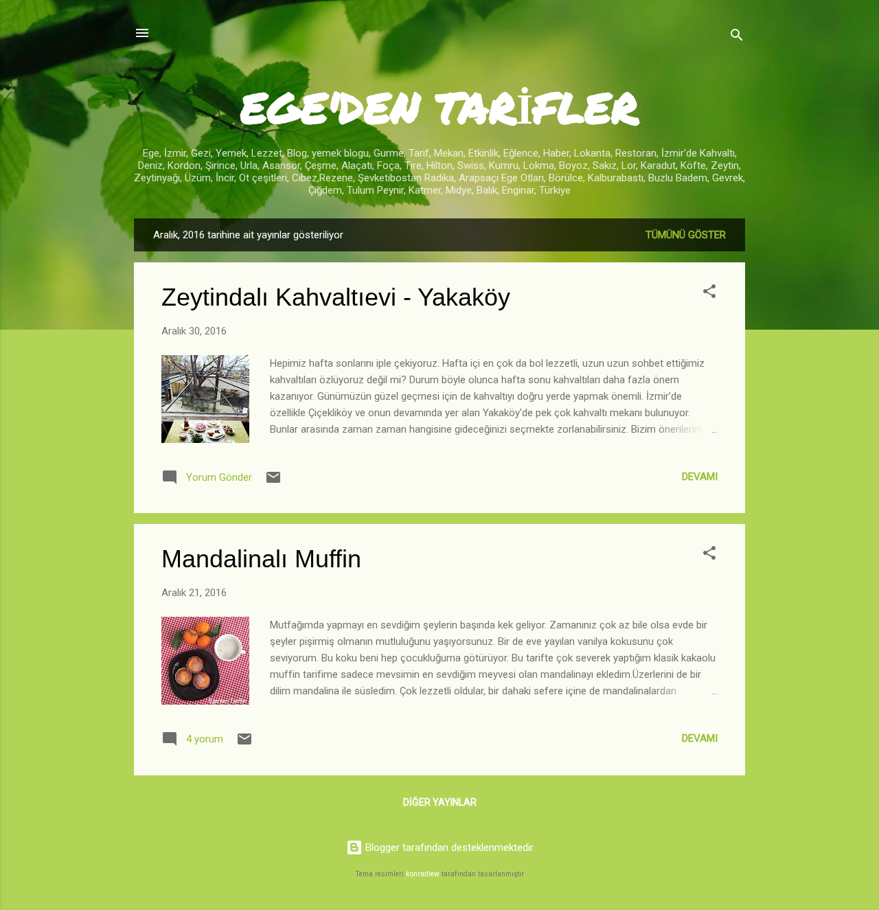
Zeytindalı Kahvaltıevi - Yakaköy (335, 297)
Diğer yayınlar (440, 802)
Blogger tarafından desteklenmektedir (448, 847)
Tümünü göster (686, 235)
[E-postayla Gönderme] (273, 482)
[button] (709, 293)
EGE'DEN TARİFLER (439, 106)
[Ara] (737, 37)
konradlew (423, 873)
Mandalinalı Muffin (261, 559)
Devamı (700, 476)
